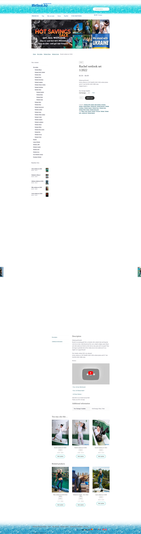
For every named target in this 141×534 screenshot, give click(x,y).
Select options (60, 456)
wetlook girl (84, 113)
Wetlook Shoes (47, 54)
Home (34, 54)
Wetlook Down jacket (39, 129)
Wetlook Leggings (39, 82)
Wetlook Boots (39, 94)
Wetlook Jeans (38, 112)
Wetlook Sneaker (40, 92)
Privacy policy (65, 526)
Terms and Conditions (76, 526)
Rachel (89, 111)
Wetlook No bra (38, 134)
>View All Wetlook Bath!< (78, 390)
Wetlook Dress (38, 104)
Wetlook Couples (37, 147)
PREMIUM (35, 16)
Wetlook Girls (36, 149)
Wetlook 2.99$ (36, 144)
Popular (35, 139)
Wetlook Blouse (86, 106)
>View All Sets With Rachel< (79, 387)
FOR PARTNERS (76, 16)
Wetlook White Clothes (84, 109)
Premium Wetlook (37, 157)
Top (43, 16)
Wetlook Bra (93, 106)
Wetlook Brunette (101, 106)
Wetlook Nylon (38, 137)
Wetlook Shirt (38, 102)
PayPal (66, 16)
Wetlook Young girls (94, 109)
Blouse (83, 111)
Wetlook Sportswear (39, 107)
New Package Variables (84, 90)
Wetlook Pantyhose (39, 79)
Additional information (57, 341)
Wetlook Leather (38, 109)
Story (59, 16)
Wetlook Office (38, 127)
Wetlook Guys (36, 152)
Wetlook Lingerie (88, 108)
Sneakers (94, 111)
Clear (93, 92)
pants (86, 111)
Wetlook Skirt (38, 74)
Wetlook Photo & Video (39, 526)
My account (50, 16)
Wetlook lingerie (91, 113)
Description (54, 337)
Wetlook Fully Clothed (89, 104)
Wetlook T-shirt (38, 117)
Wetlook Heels (39, 97)
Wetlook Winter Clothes (40, 84)
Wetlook (102, 111)
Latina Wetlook (36, 142)
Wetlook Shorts (38, 124)
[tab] (60, 337)
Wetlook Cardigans (39, 122)
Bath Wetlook (98, 104)
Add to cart (90, 98)
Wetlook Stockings (39, 87)
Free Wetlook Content (38, 154)
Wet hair (98, 111)
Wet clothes (39, 54)
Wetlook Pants (95, 108)
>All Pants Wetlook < (77, 394)
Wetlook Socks (55, 54)
